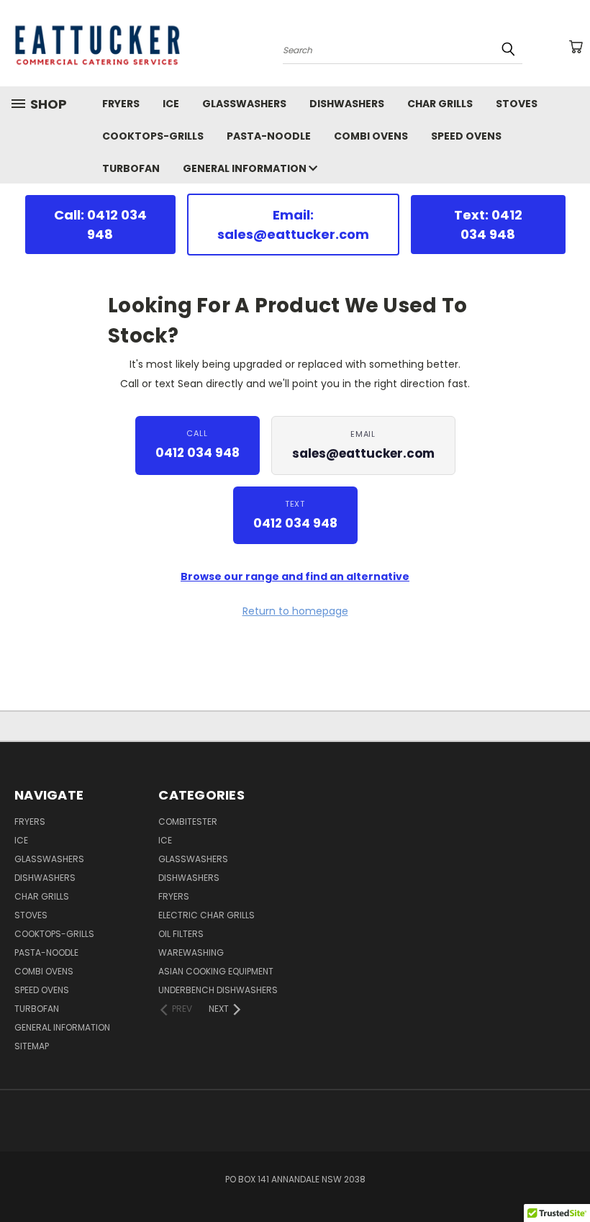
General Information (246, 168)
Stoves (516, 103)
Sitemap (31, 1046)
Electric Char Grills (206, 915)
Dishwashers (346, 103)
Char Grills (440, 103)
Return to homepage (295, 611)
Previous (568, 1177)
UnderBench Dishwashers (218, 990)
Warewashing (191, 952)
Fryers (121, 103)
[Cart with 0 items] (575, 47)
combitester (187, 821)
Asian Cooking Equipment (215, 971)
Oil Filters (181, 934)
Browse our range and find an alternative (295, 576)
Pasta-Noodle (269, 136)
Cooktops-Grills (153, 136)
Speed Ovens (466, 136)
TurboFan (131, 168)
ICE (171, 103)
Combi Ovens (371, 136)
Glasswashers (244, 103)
